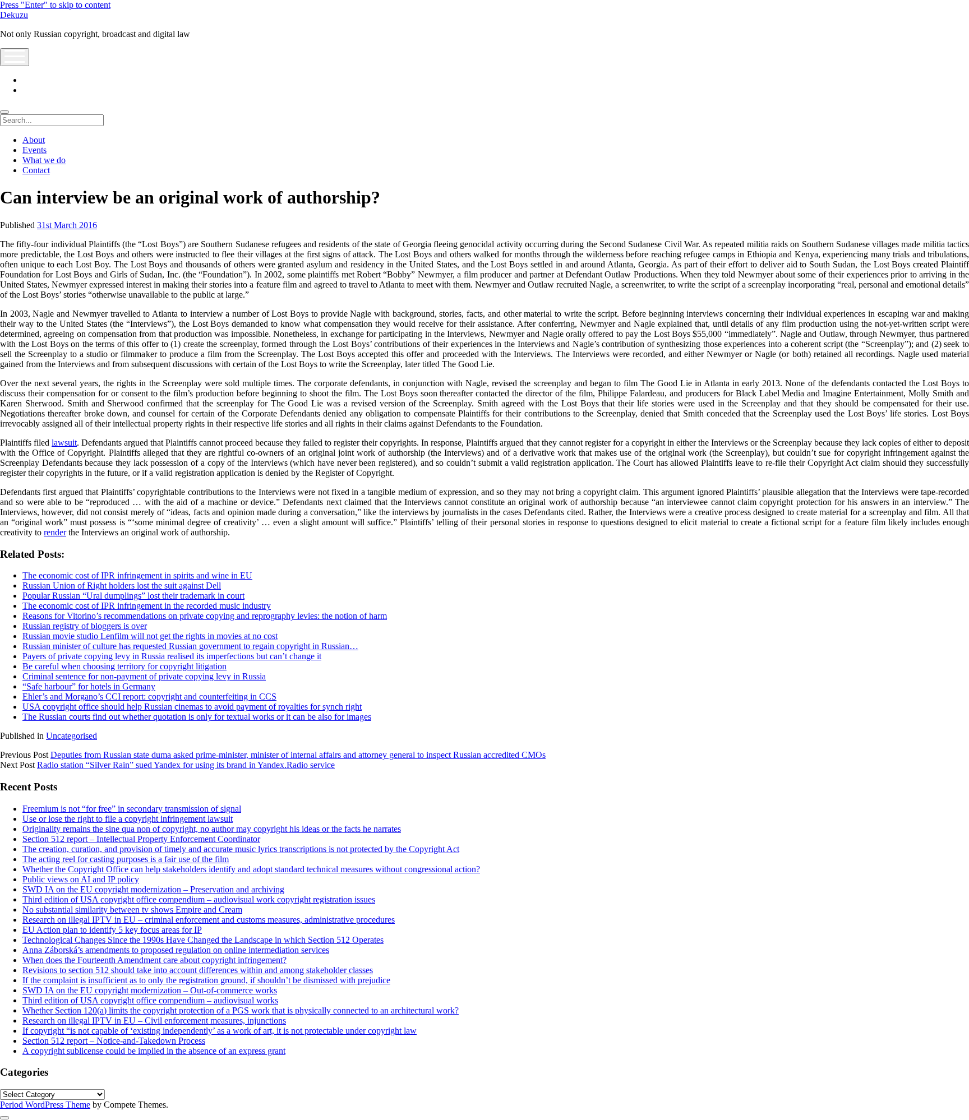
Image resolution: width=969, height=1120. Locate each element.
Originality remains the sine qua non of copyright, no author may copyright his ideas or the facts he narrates (211, 829)
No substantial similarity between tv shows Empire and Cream (132, 909)
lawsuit (64, 442)
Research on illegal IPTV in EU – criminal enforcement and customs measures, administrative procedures (208, 919)
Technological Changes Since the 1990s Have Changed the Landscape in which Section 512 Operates (203, 940)
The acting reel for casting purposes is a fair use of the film (125, 859)
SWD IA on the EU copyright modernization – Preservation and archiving (153, 889)
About (33, 140)
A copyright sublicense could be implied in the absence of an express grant (153, 1051)
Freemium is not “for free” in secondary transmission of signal (131, 808)
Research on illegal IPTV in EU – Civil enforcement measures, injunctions (154, 1020)
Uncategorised (71, 736)
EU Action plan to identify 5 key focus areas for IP (112, 929)
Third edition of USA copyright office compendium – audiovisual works (150, 1000)
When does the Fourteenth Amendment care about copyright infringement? (154, 960)
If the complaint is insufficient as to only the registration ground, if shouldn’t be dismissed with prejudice (206, 980)
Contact (36, 170)
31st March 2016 (67, 225)
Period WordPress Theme (45, 1104)
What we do (44, 160)
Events (34, 150)
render (55, 532)
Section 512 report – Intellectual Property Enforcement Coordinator (141, 839)
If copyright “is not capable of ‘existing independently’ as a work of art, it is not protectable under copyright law (219, 1030)
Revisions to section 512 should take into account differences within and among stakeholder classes (197, 970)
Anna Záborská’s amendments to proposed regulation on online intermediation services (175, 950)
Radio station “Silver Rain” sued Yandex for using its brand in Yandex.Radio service (186, 765)
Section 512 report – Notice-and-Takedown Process (113, 1040)
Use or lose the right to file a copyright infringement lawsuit (127, 818)
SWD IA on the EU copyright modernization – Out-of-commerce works (149, 990)
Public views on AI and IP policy (80, 879)
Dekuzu (14, 15)
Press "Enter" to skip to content (55, 5)
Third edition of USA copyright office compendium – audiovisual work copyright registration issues (198, 899)
